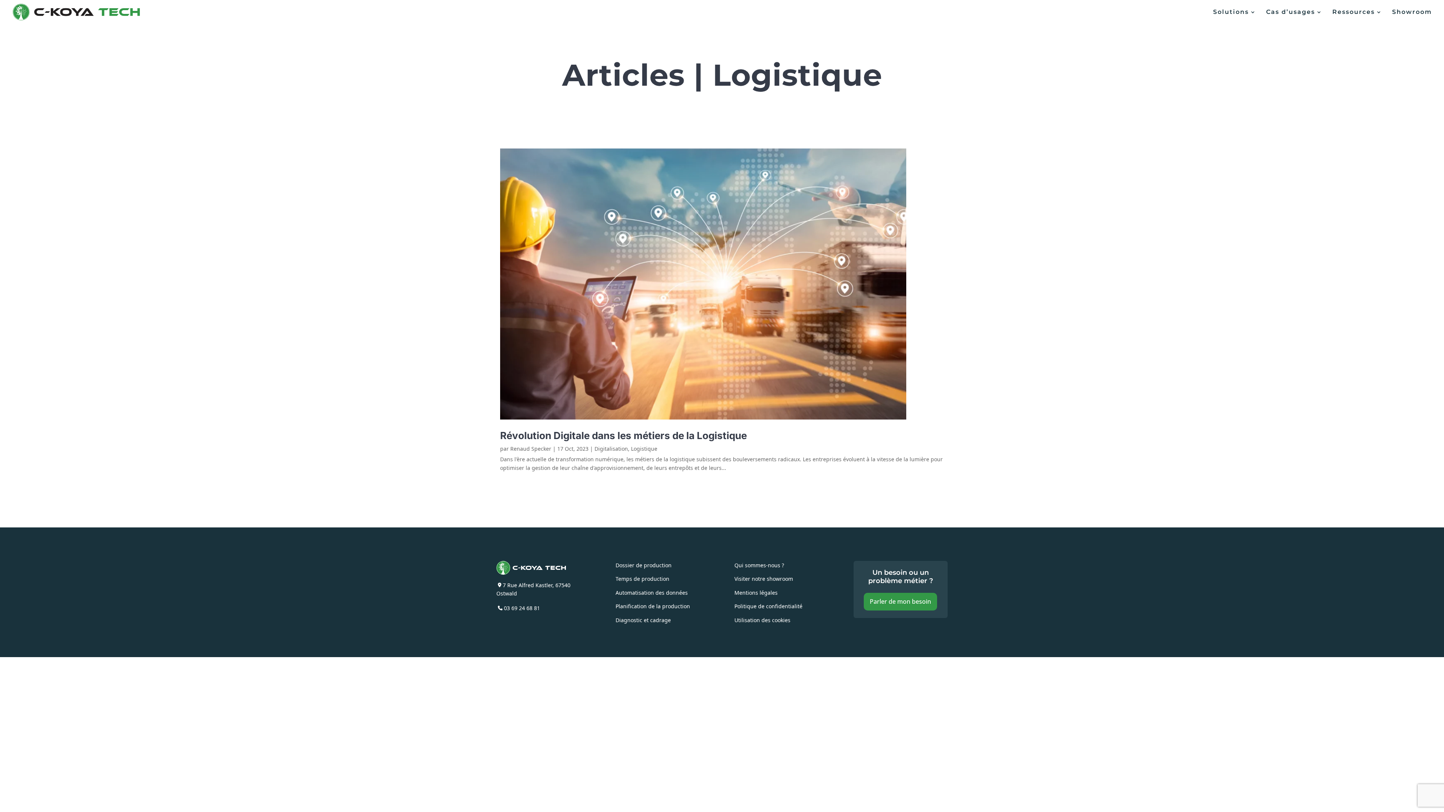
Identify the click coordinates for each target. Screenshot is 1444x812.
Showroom (1412, 12)
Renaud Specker (530, 448)
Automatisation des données (652, 592)
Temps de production (642, 578)
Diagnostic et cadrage (643, 619)
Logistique (644, 448)
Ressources (1353, 12)
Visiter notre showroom (763, 578)
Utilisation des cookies (762, 619)
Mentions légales (756, 592)
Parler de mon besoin (900, 601)
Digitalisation (611, 448)
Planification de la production (653, 606)
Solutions (1231, 12)
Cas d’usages (1290, 12)
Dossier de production (644, 565)
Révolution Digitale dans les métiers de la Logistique (624, 435)
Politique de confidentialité (768, 606)
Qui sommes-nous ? (759, 565)
